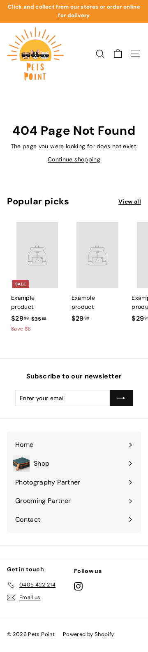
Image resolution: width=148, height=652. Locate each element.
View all (129, 201)
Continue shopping (74, 159)
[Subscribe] (121, 398)
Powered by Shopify (88, 634)
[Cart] (117, 54)
